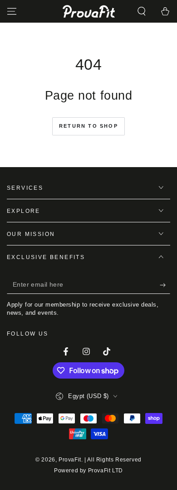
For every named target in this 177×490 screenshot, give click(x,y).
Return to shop (88, 126)
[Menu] (12, 11)
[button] (141, 11)
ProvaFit (70, 459)
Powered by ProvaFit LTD (88, 470)
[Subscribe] (165, 285)
